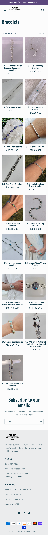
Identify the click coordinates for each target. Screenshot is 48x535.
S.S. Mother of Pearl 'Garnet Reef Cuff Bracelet (12, 303)
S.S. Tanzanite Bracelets (12, 147)
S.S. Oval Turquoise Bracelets (35, 108)
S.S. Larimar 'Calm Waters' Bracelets (35, 264)
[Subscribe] (40, 421)
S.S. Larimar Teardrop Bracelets (35, 224)
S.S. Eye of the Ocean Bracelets (12, 264)
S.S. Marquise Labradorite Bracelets (12, 384)
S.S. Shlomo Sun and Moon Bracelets (35, 303)
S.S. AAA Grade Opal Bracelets (12, 224)
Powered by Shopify (32, 531)
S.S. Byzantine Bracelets (35, 147)
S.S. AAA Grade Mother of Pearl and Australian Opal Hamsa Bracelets (35, 344)
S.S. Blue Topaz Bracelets (12, 184)
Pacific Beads (20, 531)
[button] (4, 9)
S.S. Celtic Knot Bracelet (12, 107)
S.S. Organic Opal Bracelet (12, 342)
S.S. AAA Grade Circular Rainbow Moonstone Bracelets (12, 68)
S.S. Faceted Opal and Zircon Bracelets (35, 185)
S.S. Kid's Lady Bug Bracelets (35, 67)
